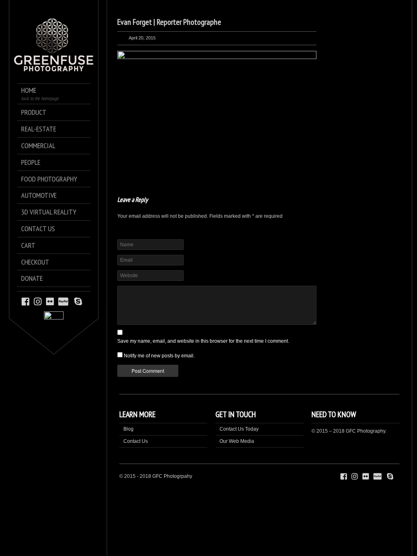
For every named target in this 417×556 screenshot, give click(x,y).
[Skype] (77, 301)
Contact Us (135, 441)
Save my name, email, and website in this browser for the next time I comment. (203, 341)
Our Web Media (236, 441)
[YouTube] (86, 301)
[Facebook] (25, 301)
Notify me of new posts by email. (159, 356)
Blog (128, 429)
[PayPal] (64, 301)
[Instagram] (37, 301)
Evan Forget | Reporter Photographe (169, 22)
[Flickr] (49, 301)
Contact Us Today (239, 429)
